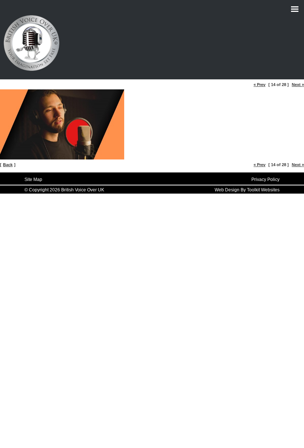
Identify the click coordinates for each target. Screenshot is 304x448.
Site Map (33, 179)
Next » (298, 84)
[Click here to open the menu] (294, 9)
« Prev (259, 84)
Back (8, 164)
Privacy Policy (265, 179)
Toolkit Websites (263, 189)
